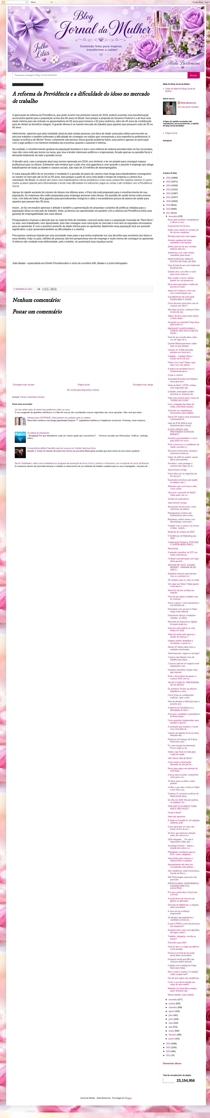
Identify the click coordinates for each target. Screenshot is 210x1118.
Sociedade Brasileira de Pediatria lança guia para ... (182, 380)
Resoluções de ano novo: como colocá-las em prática (182, 508)
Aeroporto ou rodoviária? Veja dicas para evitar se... (183, 323)
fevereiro (173, 1035)
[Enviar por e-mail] (43, 289)
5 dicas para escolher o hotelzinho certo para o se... (183, 776)
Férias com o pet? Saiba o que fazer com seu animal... (181, 363)
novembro (173, 999)
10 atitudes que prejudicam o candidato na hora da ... (181, 918)
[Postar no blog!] (46, 289)
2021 (168, 197)
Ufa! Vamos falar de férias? (180, 758)
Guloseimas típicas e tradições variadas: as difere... (182, 616)
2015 (168, 1047)
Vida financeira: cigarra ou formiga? (183, 653)
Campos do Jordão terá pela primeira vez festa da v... (180, 351)
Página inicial (84, 385)
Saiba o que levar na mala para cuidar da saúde (182, 753)
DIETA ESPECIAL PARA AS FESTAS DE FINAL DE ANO (182, 260)
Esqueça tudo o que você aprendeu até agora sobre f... (183, 931)
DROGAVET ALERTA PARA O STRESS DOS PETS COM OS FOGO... (183, 330)
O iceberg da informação (38, 433)
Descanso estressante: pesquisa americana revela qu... (182, 452)
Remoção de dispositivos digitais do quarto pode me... (182, 623)
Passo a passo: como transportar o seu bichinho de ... (183, 604)
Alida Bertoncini (188, 103)
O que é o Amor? (175, 375)
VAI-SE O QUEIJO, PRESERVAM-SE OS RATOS (183, 683)
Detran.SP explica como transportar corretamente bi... (184, 418)
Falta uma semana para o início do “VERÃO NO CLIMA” (183, 399)
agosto (172, 1011)
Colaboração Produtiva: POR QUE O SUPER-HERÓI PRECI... (183, 543)
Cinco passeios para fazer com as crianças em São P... (183, 304)
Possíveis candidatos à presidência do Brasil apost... (184, 715)
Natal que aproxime (176, 816)
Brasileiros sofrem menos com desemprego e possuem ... (181, 520)
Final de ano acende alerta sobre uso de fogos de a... (182, 338)
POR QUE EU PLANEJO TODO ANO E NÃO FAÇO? (182, 807)
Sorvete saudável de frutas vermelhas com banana (180, 241)
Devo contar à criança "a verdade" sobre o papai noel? (183, 973)
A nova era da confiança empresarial (178, 912)
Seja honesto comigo (177, 470)
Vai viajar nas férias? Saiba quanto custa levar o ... (183, 585)
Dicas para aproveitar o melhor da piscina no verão (183, 285)
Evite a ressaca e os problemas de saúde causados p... (183, 445)
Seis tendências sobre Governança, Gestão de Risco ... (184, 872)
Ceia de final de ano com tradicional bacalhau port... (184, 266)
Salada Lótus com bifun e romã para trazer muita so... (182, 273)
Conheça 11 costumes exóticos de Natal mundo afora (183, 794)
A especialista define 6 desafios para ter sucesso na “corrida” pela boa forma (61, 448)
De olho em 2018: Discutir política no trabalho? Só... (183, 801)
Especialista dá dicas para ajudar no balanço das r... (182, 481)
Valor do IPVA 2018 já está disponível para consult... (180, 424)
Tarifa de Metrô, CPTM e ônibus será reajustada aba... (182, 386)
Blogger (128, 1098)
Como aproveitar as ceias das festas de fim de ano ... (181, 828)
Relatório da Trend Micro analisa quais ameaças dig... (182, 989)
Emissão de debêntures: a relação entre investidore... (183, 906)
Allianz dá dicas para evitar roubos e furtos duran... (183, 317)
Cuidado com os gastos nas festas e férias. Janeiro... (183, 527)
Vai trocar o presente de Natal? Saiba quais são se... (181, 493)
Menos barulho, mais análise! (181, 995)
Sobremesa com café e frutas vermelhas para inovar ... (181, 254)
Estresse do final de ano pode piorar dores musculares (181, 954)
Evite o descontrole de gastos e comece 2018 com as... (182, 677)
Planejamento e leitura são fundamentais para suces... (181, 514)
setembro (173, 1007)
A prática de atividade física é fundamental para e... (181, 370)
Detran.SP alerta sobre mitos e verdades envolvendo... (181, 648)
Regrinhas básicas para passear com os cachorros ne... (182, 574)
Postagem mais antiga (143, 385)
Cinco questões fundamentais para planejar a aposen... (183, 721)
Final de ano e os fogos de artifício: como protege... (183, 948)
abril (171, 1027)
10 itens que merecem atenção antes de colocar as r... (181, 834)
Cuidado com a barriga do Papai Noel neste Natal (182, 966)
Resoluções (173, 548)
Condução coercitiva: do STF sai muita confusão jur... (182, 553)
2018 (168, 209)
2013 (168, 1055)
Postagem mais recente (23, 385)
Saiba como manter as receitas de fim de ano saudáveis (183, 231)
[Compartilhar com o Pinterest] (55, 289)
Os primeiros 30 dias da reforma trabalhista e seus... (182, 690)
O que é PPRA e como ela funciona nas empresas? (184, 925)
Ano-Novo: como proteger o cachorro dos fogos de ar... (181, 464)
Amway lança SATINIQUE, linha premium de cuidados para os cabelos (59, 417)
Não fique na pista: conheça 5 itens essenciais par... (183, 310)
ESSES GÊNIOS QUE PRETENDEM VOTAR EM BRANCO (181, 431)
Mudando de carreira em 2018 (181, 532)
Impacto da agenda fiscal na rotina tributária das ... (183, 734)
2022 (168, 193)
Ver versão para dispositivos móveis (83, 390)
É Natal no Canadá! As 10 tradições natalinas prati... (184, 821)
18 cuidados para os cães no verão (183, 580)
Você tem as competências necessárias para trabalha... (181, 411)
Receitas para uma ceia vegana (182, 236)
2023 (168, 189)
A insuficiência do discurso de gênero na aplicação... (181, 899)
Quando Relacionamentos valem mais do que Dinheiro (182, 344)
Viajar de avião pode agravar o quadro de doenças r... (181, 635)
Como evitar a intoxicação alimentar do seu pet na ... (181, 763)
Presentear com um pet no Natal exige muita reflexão (182, 610)
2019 (168, 205)
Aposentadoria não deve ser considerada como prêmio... (181, 865)
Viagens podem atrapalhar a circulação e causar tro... (180, 642)
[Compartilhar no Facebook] (52, 289)
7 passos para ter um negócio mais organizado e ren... (183, 664)
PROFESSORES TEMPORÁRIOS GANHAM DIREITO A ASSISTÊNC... (183, 885)
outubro (172, 1003)
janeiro (172, 1039)
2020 (168, 201)
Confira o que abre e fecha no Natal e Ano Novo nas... (183, 788)
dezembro (173, 216)
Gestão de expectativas (178, 499)
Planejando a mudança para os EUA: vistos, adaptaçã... (181, 853)
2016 (168, 1043)
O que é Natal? (174, 812)
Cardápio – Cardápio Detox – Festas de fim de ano (180, 357)
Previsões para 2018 (177, 943)
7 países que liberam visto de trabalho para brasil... (181, 658)
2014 (168, 1051)
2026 (168, 178)
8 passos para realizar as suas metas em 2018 (181, 629)
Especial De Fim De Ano (179, 226)
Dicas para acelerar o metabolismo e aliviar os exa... (183, 221)
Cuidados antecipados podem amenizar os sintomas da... (181, 392)
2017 (168, 213)
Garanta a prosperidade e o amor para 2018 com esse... (182, 439)
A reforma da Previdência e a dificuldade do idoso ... (181, 709)
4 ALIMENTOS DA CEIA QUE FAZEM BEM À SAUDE (181, 298)
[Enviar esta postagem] (38, 289)
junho (171, 1019)
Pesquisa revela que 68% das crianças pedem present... (181, 960)
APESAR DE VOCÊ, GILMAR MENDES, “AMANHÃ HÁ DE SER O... (182, 567)
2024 (168, 185)
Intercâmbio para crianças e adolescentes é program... (180, 859)
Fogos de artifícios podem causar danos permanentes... (183, 458)
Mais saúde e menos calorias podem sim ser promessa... (181, 279)
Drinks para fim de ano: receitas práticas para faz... (182, 247)
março (172, 1031)
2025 (168, 182)
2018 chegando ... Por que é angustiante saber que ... (180, 840)
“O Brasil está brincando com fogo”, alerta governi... (184, 560)
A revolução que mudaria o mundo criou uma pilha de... (183, 728)
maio (171, 1023)
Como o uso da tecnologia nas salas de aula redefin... (181, 983)
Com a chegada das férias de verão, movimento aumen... (181, 405)
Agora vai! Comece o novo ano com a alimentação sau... (181, 291)
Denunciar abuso (172, 1063)
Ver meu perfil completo (188, 107)
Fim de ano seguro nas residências (183, 978)
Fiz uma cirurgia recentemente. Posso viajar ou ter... (182, 746)
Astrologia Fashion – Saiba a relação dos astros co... (181, 847)
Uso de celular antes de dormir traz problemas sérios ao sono (42, 409)
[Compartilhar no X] (49, 289)
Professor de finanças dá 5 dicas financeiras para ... (182, 740)
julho (171, 1015)
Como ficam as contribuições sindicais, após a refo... (181, 696)
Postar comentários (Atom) (32, 397)
